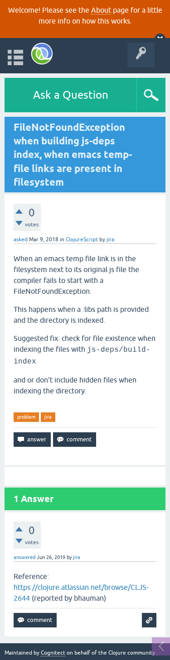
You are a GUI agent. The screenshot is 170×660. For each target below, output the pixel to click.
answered (24, 557)
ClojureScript (82, 239)
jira (48, 417)
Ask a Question (70, 95)
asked (21, 239)
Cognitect (53, 653)
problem (26, 417)
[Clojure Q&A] (42, 54)
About (101, 10)
